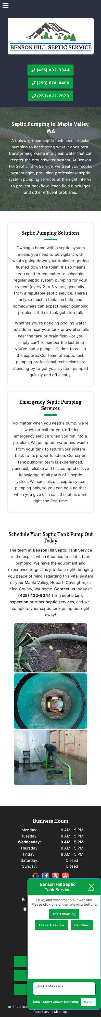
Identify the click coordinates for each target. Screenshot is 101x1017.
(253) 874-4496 (52, 82)
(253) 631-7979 (52, 95)
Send (88, 1002)
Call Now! (81, 925)
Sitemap (60, 1012)
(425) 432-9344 (52, 69)
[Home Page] (51, 36)
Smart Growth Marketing (61, 1002)
